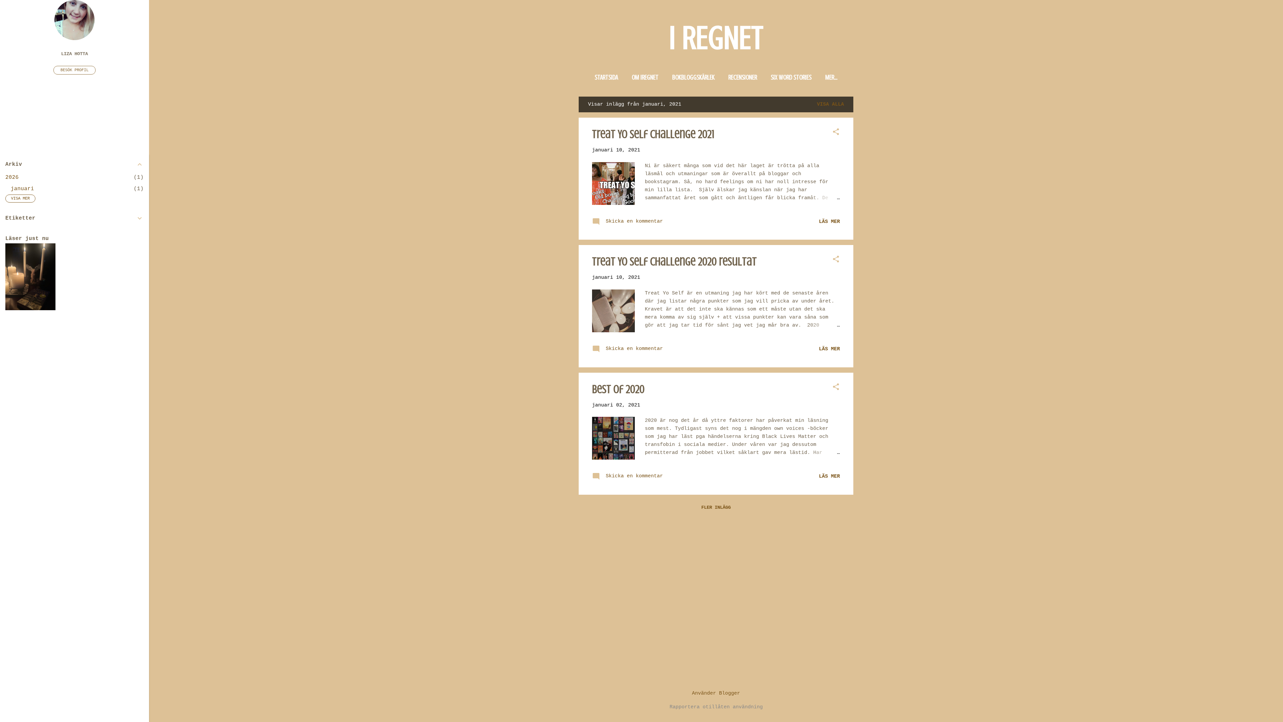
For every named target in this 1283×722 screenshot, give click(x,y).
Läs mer (829, 222)
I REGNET (716, 38)
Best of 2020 (618, 389)
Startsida (606, 77)
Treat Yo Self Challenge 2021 (653, 134)
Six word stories (791, 77)
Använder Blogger (716, 693)
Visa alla (830, 104)
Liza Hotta (74, 53)
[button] (836, 132)
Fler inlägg (716, 507)
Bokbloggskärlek (693, 77)
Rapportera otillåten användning (716, 707)
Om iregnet (645, 77)
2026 (12, 177)
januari (22, 189)
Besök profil (74, 70)
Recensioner (742, 77)
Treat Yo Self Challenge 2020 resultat (674, 261)
